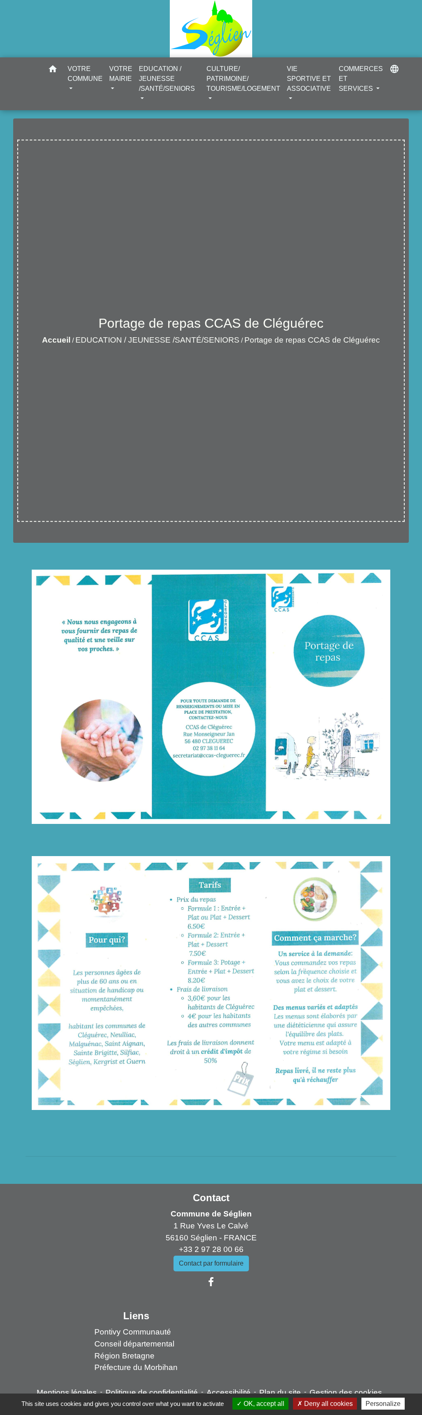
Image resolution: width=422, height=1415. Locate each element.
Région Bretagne (124, 1355)
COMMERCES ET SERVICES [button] (361, 78)
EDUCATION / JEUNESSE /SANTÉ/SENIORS (157, 340)
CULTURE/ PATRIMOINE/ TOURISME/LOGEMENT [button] (243, 78)
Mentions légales (67, 1392)
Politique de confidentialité (152, 1392)
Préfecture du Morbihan (136, 1367)
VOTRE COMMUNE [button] (85, 73)
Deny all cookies (327, 1403)
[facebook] (211, 1282)
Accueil (56, 340)
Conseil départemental (134, 1343)
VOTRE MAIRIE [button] (120, 73)
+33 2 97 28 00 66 (211, 1249)
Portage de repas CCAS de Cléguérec (312, 340)
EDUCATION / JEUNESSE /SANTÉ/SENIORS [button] (167, 78)
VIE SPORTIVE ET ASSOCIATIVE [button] (309, 78)
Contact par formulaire (211, 1263)
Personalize (383, 1403)
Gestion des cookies (345, 1392)
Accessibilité (228, 1392)
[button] (52, 70)
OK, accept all (263, 1403)
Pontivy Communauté (132, 1331)
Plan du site (280, 1392)
